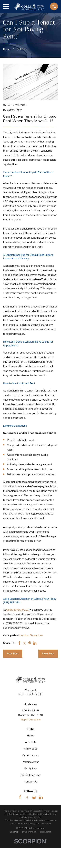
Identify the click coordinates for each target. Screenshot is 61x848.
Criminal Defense (30, 775)
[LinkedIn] (41, 797)
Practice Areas (30, 761)
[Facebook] (20, 797)
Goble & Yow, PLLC (17, 609)
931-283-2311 (30, 694)
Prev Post (13, 653)
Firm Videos (30, 748)
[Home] (29, 6)
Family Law (30, 768)
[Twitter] (27, 797)
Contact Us (30, 781)
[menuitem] (14, 832)
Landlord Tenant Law (31, 635)
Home (30, 735)
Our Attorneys (30, 755)
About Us (30, 742)
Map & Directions (31, 719)
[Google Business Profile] (34, 797)
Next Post (48, 653)
